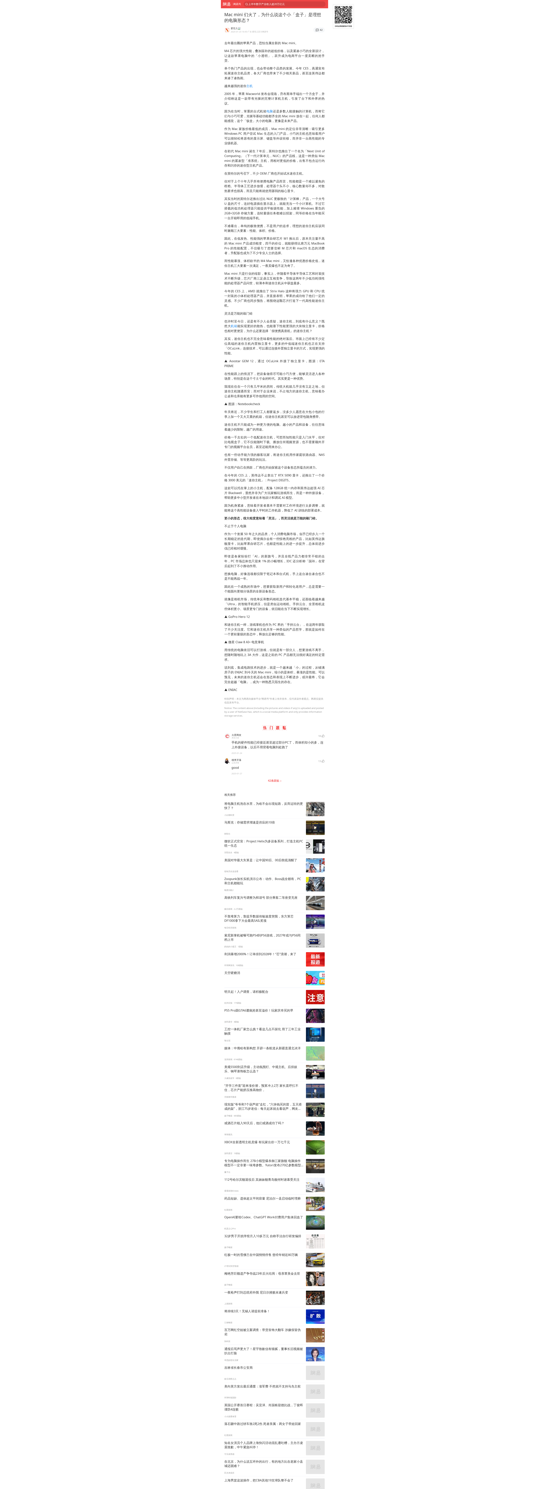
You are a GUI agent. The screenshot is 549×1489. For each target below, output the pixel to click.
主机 (249, 86)
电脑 (269, 111)
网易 (226, 4)
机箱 (234, 326)
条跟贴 (274, 780)
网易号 (237, 4)
